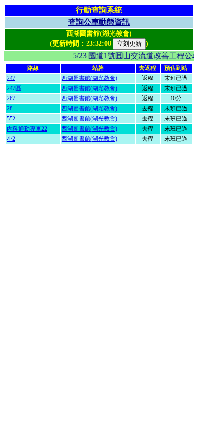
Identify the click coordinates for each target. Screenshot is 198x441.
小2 (11, 138)
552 (11, 118)
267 (11, 98)
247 (11, 78)
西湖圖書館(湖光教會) (89, 78)
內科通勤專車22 (27, 128)
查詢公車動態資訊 (99, 22)
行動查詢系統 (99, 10)
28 (9, 108)
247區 (14, 88)
